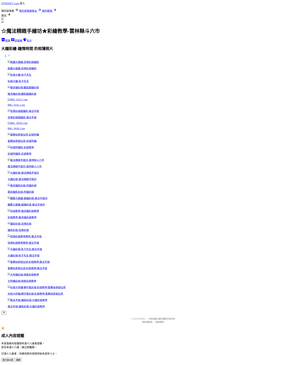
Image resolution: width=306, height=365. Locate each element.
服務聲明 (160, 322)
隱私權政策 (147, 322)
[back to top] (3, 313)
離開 (18, 360)
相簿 (8, 40)
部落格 (19, 40)
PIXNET (141, 319)
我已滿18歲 (8, 360)
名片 (29, 40)
